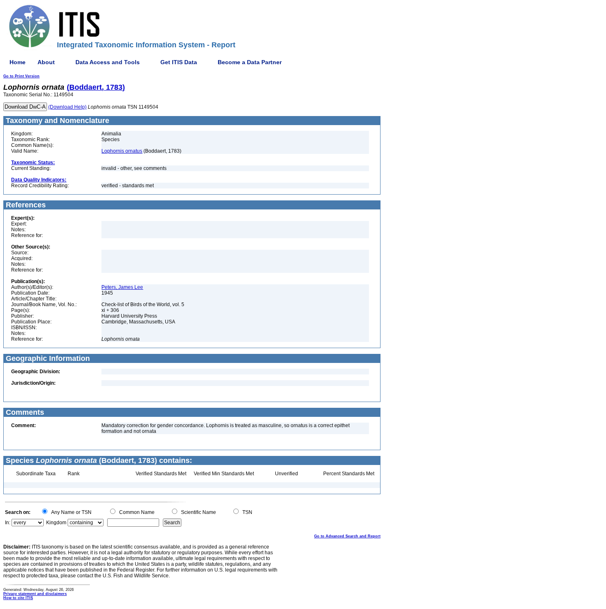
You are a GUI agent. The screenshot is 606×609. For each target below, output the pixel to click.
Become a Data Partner (250, 62)
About (46, 62)
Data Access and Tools (107, 62)
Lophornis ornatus (121, 151)
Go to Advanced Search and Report (347, 536)
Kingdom (56, 522)
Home (17, 62)
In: (7, 522)
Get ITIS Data (178, 62)
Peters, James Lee (122, 287)
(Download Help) (67, 107)
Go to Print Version (21, 76)
